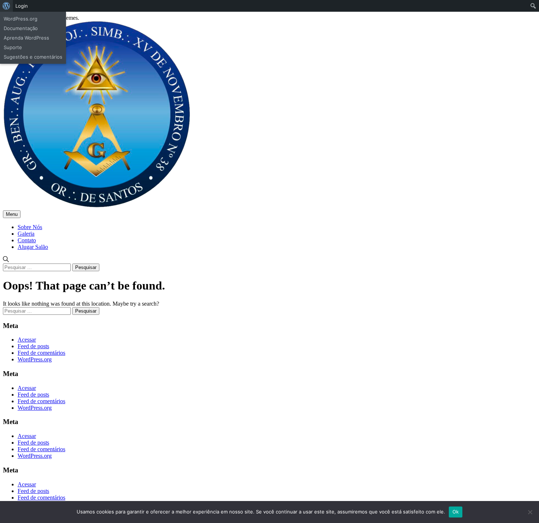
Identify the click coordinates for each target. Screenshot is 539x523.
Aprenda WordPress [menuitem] (26, 38)
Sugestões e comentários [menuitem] (33, 57)
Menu (12, 214)
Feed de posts (33, 346)
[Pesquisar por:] (37, 267)
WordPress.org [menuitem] (20, 19)
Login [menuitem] (21, 6)
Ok (455, 512)
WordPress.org (35, 359)
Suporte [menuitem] (13, 47)
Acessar (27, 339)
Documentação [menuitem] (21, 28)
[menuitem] (6, 6)
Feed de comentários (41, 353)
